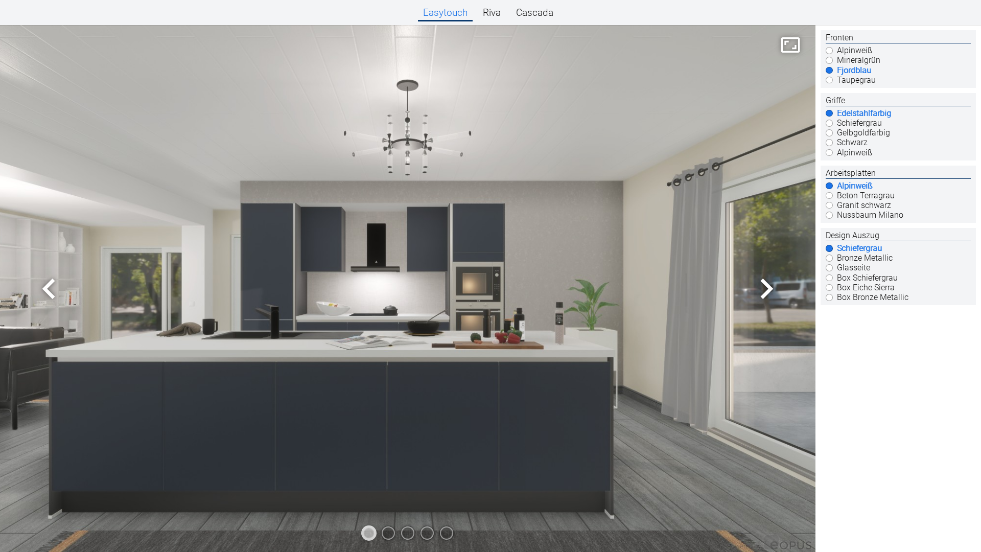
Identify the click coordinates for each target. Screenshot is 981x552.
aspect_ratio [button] (790, 45)
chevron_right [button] (766, 288)
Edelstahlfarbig (864, 113)
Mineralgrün (858, 60)
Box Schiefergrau (867, 278)
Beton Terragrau (866, 196)
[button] (445, 12)
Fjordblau (854, 70)
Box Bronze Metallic (872, 297)
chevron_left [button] (49, 288)
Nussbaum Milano (870, 215)
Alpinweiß (854, 51)
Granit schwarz (864, 205)
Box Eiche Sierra (866, 288)
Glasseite (853, 268)
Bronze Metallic (865, 258)
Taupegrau (856, 80)
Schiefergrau (859, 123)
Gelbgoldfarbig (863, 133)
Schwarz (852, 143)
